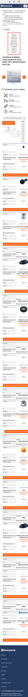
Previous (3, 77)
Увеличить (14, 83)
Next (24, 77)
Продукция (4, 659)
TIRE (23, 490)
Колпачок (23, 460)
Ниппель (23, 192)
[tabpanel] (14, 76)
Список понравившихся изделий (18, 2)
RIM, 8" (24, 579)
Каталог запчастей (20, 10)
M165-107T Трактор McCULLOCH (13, 17)
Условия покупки (6, 683)
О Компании (4, 667)
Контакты (14, 2)
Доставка (9, 2)
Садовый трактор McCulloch (12, 16)
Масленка (24, 368)
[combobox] (14, 118)
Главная (3, 655)
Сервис (3, 675)
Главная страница (7, 10)
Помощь (3, 679)
